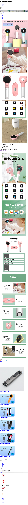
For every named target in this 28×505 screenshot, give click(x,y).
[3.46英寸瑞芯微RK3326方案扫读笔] (7, 429)
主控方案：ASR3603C (3, 150)
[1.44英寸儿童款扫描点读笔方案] (7, 403)
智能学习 (3, 18)
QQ (2, 360)
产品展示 (3, 4)
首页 (0, 12)
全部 (2, 14)
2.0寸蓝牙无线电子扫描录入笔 (4, 391)
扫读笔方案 (3, 499)
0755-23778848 (4, 472)
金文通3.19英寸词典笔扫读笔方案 (5, 456)
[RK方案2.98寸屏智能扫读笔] (7, 416)
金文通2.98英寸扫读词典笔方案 (6, 364)
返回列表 (1, 361)
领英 (6, 360)
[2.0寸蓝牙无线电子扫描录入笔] (12, 390)
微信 (3, 360)
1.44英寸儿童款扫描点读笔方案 (4, 404)
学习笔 (5, 12)
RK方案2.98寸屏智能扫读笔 (4, 417)
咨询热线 (1, 472)
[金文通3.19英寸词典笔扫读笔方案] (7, 455)
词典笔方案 (3, 498)
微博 (0, 360)
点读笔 (2, 17)
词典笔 (2, 15)
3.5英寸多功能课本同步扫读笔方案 (5, 443)
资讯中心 (3, 5)
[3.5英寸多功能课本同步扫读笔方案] (7, 442)
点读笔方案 (3, 502)
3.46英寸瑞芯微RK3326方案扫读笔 (5, 430)
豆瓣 (5, 360)
